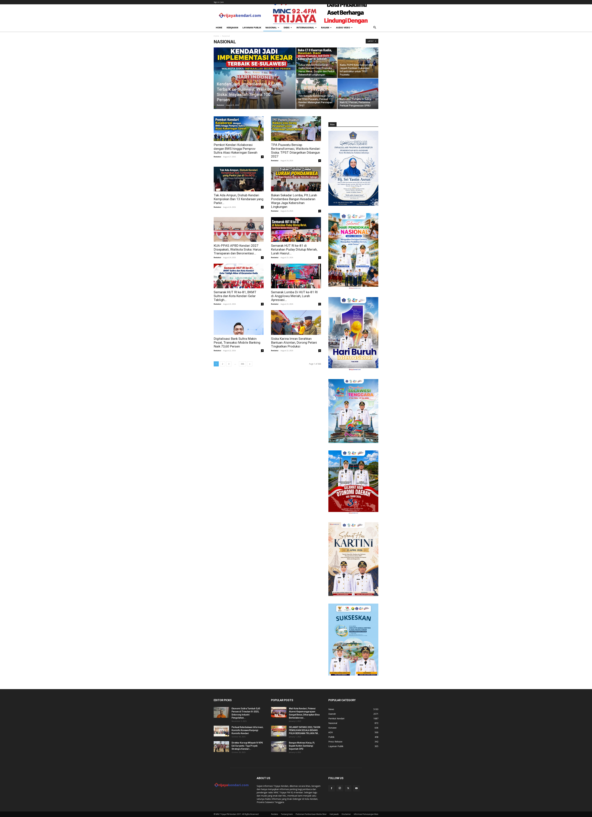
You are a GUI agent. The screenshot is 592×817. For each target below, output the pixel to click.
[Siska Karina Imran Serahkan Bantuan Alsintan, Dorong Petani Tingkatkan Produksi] (296, 322)
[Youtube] (356, 788)
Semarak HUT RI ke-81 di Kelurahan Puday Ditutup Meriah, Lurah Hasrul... (294, 249)
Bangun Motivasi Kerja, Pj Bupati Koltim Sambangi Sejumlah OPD (301, 745)
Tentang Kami (287, 814)
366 (242, 364)
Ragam (325, 27)
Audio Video (343, 27)
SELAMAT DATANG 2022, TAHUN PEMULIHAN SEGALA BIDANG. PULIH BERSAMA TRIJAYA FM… (304, 730)
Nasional (271, 27)
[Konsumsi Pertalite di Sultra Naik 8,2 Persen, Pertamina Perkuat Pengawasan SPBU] (357, 93)
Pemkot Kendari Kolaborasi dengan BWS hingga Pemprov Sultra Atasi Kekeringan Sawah (235, 148)
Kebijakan (232, 27)
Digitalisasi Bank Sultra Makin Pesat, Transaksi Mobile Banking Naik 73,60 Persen (237, 342)
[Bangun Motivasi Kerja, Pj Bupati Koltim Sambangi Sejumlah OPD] (278, 746)
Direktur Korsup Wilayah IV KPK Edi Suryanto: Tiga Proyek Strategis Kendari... (247, 745)
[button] (374, 27)
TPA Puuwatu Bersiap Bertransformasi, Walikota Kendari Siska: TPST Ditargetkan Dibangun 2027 (295, 150)
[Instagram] (340, 788)
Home (219, 27)
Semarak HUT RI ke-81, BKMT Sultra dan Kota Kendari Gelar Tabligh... (235, 296)
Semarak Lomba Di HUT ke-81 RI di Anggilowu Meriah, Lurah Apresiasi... (294, 296)
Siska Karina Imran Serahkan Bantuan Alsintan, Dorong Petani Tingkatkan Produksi (294, 342)
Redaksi (220, 105)
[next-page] (249, 363)
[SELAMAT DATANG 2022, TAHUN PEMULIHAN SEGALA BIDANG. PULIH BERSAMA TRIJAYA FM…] (278, 731)
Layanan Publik (252, 27)
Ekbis (287, 27)
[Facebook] (331, 788)
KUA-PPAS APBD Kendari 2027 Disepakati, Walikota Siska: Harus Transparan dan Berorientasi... (237, 249)
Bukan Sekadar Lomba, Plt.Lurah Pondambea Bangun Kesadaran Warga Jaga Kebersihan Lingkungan (294, 201)
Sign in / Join (219, 2)
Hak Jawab (334, 814)
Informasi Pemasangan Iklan (366, 814)
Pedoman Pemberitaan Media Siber (311, 814)
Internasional (305, 27)
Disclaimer (346, 814)
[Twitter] (348, 788)
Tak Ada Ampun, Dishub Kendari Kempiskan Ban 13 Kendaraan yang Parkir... (238, 199)
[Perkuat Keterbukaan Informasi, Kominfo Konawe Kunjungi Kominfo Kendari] (221, 731)
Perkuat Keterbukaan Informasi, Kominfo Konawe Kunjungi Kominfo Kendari (247, 730)
